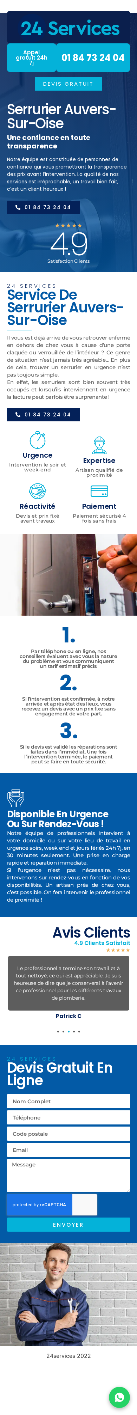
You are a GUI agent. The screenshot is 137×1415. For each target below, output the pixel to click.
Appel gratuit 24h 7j (31, 58)
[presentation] (58, 1031)
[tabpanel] (68, 989)
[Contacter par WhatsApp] (119, 1397)
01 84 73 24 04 (93, 57)
